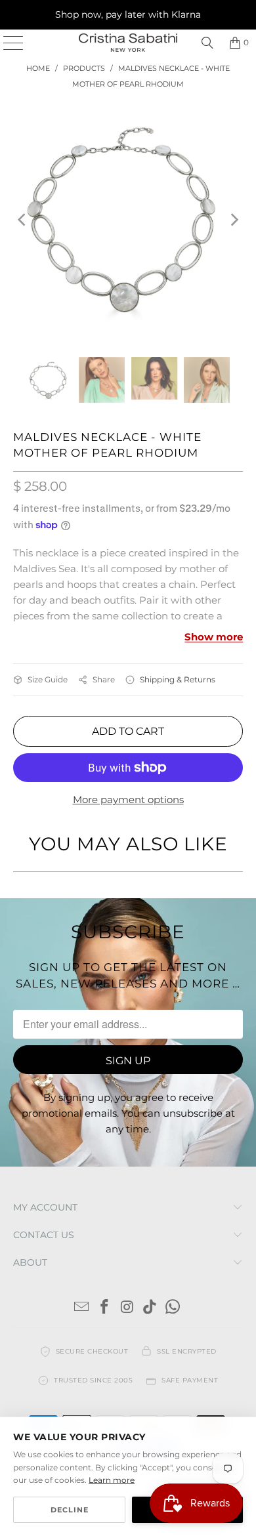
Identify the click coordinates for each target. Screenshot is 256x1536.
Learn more (112, 1480)
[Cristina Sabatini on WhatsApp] (173, 1308)
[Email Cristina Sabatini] (82, 1308)
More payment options (128, 799)
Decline (70, 1509)
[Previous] (22, 219)
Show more (213, 637)
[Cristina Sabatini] (128, 43)
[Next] (233, 219)
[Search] (207, 43)
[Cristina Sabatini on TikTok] (150, 1308)
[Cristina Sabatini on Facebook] (104, 1308)
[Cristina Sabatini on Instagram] (127, 1308)
